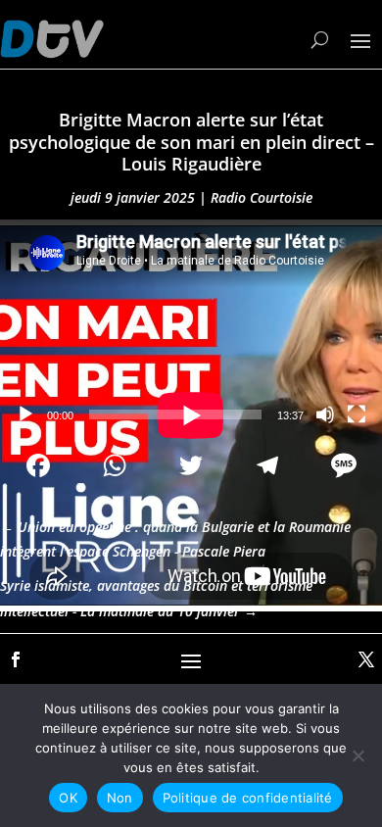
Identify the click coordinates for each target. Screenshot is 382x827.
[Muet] (325, 414)
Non (120, 797)
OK (68, 797)
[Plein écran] (356, 414)
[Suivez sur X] (366, 659)
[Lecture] (25, 414)
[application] (191, 326)
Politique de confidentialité (248, 797)
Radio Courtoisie (261, 197)
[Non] (357, 755)
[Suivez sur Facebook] (15, 659)
